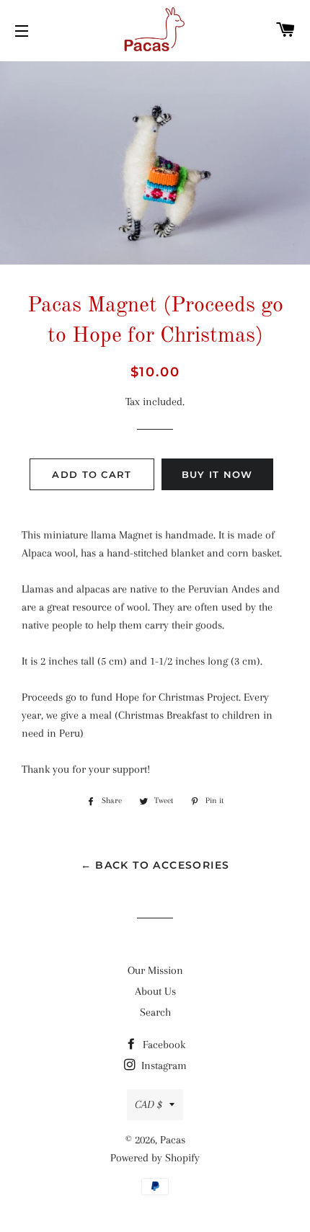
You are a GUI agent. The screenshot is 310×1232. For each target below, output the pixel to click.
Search (155, 1012)
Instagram (162, 1065)
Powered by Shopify (155, 1157)
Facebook (162, 1044)
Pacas (172, 1139)
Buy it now (217, 474)
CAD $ (148, 1104)
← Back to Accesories (155, 865)
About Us (155, 991)
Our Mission (155, 970)
